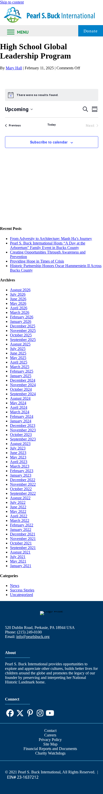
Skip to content (12, 2)
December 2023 (22, 425)
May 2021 (18, 561)
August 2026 (20, 290)
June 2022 (18, 507)
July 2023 (18, 448)
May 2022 (18, 511)
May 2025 (18, 358)
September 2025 (23, 339)
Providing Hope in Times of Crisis (37, 261)
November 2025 (23, 330)
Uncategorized (21, 594)
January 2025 (20, 376)
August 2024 (20, 398)
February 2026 (21, 317)
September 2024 (23, 394)
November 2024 (23, 385)
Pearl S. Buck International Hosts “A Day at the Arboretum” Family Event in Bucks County (47, 245)
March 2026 (19, 312)
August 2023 (20, 443)
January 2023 (20, 475)
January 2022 (20, 529)
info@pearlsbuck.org (33, 636)
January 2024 (20, 421)
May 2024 (18, 403)
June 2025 (18, 353)
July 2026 (18, 294)
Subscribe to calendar (49, 141)
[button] (10, 713)
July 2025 (18, 348)
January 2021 (20, 566)
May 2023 (18, 457)
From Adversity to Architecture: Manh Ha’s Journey (51, 238)
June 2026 (18, 299)
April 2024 (18, 407)
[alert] (51, 95)
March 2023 (19, 466)
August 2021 (20, 552)
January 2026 (20, 321)
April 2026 (18, 308)
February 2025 (21, 371)
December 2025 (22, 326)
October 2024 (21, 389)
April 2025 (18, 362)
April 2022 (18, 516)
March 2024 (19, 412)
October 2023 (21, 434)
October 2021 (21, 543)
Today (51, 124)
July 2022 (18, 502)
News (14, 585)
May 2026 (18, 303)
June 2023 (18, 453)
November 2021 (23, 538)
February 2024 (21, 416)
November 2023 (23, 430)
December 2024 (22, 380)
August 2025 (20, 344)
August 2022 (20, 498)
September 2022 (23, 493)
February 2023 (21, 471)
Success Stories (22, 590)
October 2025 (21, 335)
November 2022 (23, 484)
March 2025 (19, 367)
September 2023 (23, 439)
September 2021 (23, 547)
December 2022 (22, 480)
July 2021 (18, 557)
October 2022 (21, 489)
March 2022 (19, 520)
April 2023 (18, 462)
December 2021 (22, 534)
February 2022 (21, 525)
